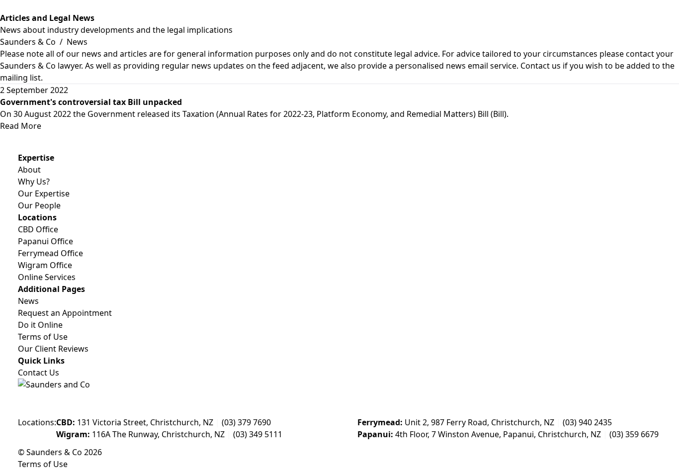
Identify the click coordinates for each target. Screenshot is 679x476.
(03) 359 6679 (634, 434)
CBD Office (38, 229)
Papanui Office (45, 241)
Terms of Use (43, 336)
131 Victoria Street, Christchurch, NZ (134, 422)
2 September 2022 (34, 90)
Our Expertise (44, 193)
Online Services (47, 277)
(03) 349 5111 (257, 434)
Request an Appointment (65, 312)
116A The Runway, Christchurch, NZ (140, 434)
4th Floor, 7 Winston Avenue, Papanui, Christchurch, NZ (479, 434)
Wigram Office (45, 265)
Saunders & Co (29, 41)
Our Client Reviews (53, 348)
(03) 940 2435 (587, 422)
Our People (39, 205)
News (28, 300)
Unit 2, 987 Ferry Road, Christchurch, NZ (455, 422)
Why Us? (34, 181)
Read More (20, 125)
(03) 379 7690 (246, 422)
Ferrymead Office (50, 253)
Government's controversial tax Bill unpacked (91, 101)
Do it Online (40, 324)
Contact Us (38, 372)
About (29, 169)
